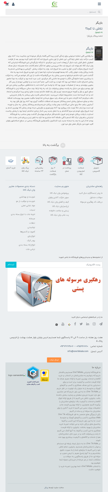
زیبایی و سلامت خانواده (59, 210)
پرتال (46, 487)
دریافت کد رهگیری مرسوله (91, 202)
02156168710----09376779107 (74, 346)
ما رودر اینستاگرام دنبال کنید (91, 193)
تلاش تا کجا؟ (94, 29)
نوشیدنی (31, 227)
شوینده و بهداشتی (27, 197)
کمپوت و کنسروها (27, 231)
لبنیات (32, 210)
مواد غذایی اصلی (28, 205)
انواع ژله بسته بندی (27, 245)
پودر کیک (31, 240)
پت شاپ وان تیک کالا (59, 215)
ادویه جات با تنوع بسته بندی (23, 214)
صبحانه (32, 218)
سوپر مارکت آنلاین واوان (58, 197)
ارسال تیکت (54, 360)
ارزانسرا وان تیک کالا (60, 206)
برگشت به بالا (51, 145)
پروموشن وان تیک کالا (59, 193)
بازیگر (89, 48)
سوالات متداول (96, 197)
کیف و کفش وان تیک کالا (58, 202)
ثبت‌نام (11, 264)
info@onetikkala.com (78, 351)
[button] (8, 4)
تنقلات (32, 223)
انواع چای (31, 236)
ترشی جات (30, 249)
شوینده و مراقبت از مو (25, 201)
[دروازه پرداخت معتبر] (44, 375)
